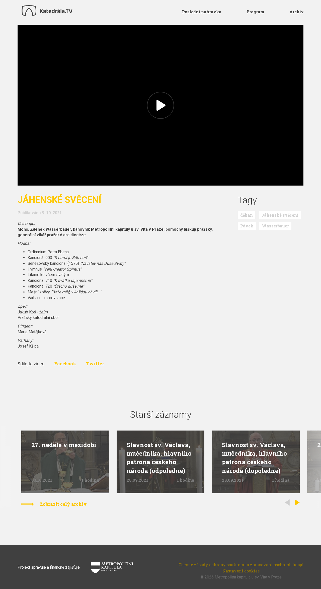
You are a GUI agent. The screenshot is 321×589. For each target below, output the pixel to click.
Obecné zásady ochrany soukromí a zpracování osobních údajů (241, 564)
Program (255, 11)
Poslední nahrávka (201, 11)
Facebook (65, 364)
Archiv (296, 11)
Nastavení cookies (241, 570)
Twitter (95, 364)
